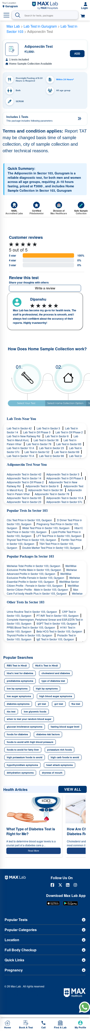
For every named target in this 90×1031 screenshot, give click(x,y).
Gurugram (11, 6)
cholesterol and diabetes (56, 673)
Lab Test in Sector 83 (68, 444)
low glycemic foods (35, 711)
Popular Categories (21, 929)
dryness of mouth (52, 772)
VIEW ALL (72, 789)
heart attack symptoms (59, 765)
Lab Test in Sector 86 (52, 456)
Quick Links (14, 959)
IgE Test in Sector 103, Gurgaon (55, 639)
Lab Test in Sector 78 (39, 444)
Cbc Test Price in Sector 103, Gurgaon (30, 520)
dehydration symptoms (20, 772)
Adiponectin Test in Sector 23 (24, 502)
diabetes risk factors (48, 734)
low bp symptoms (17, 688)
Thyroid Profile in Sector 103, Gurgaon (30, 635)
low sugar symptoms (19, 696)
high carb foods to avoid (65, 757)
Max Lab (13, 26)
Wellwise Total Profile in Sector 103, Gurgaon (34, 566)
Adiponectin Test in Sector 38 (45, 490)
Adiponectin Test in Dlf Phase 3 (64, 478)
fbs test (75, 703)
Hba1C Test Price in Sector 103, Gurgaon (45, 530)
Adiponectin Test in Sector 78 (52, 494)
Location (12, 939)
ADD (77, 53)
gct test (58, 703)
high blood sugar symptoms (55, 696)
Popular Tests (16, 919)
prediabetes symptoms (20, 680)
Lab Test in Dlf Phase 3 (37, 432)
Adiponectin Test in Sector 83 (24, 498)
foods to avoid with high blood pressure (30, 742)
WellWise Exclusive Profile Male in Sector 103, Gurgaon (41, 568)
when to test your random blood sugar (29, 719)
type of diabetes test (53, 680)
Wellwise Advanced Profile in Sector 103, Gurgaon (42, 572)
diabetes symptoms (18, 703)
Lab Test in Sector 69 (66, 452)
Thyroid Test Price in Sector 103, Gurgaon (32, 540)
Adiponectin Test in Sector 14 (24, 478)
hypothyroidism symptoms (22, 765)
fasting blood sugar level (65, 726)
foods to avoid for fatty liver (23, 749)
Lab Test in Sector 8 (57, 436)
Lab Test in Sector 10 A (21, 448)
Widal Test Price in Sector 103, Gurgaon (46, 528)
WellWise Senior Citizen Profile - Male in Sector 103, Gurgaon (43, 587)
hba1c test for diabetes (20, 673)
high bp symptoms (47, 688)
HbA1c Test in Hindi (46, 665)
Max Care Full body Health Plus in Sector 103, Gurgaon (42, 591)
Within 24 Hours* (65, 79)
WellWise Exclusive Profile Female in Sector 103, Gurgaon (39, 575)
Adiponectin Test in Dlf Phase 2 (25, 482)
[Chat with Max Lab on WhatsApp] (84, 1007)
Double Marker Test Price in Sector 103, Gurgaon (51, 547)
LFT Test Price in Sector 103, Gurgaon (58, 536)
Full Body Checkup (20, 949)
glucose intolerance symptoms (24, 726)
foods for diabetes (17, 734)
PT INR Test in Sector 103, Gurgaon (57, 615)
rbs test (11, 711)
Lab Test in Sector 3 (49, 428)
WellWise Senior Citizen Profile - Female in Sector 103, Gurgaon (43, 583)
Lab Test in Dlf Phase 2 (69, 432)
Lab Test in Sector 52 (37, 452)
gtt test (42, 703)
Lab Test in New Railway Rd (24, 436)
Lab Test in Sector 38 (46, 440)
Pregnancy (14, 970)
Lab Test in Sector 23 (52, 448)
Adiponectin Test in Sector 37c (64, 502)
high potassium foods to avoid (24, 757)
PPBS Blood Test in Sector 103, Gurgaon (31, 627)
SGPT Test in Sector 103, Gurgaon (56, 623)
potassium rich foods (59, 749)
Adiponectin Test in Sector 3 (62, 474)
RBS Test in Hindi (17, 665)
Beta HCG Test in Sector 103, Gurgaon (59, 631)
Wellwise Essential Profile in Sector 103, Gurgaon (43, 579)
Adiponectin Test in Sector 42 (24, 474)
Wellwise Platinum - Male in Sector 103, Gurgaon (45, 595)
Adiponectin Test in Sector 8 (42, 486)
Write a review (45, 288)
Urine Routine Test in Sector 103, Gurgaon (32, 611)
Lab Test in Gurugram (40, 26)
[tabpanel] (45, 311)
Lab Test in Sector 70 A (21, 456)
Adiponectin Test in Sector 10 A (64, 498)
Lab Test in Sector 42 (19, 428)
